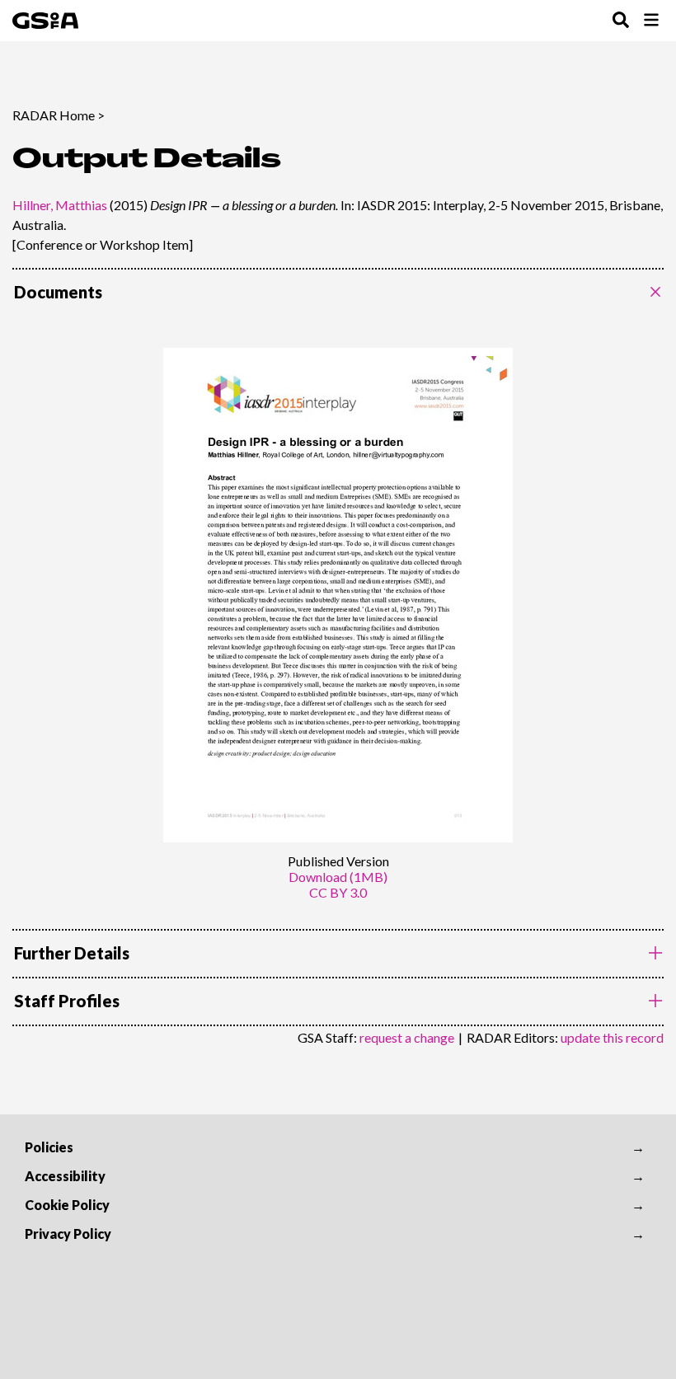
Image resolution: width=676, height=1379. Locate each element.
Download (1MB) (338, 876)
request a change (406, 1037)
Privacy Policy (68, 1233)
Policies (49, 1147)
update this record (612, 1037)
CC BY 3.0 (338, 892)
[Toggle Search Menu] (620, 21)
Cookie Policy (67, 1204)
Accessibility (65, 1176)
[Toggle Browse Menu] (651, 21)
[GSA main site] (45, 20)
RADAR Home (53, 115)
